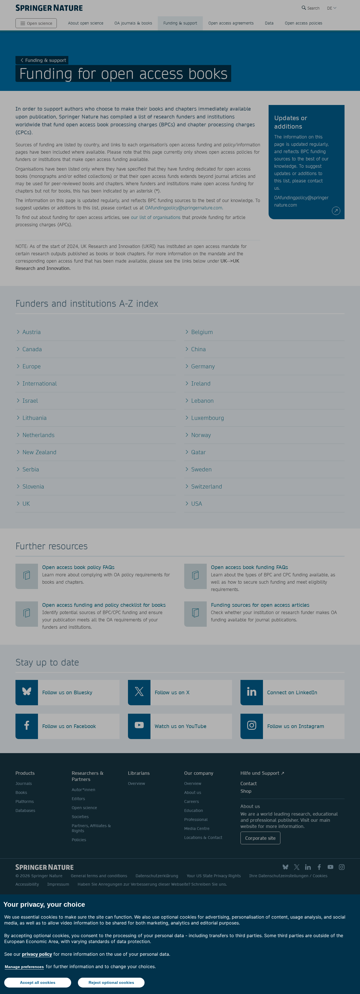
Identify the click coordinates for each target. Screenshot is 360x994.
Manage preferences (24, 966)
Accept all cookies (37, 982)
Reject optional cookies (111, 982)
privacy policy (37, 954)
